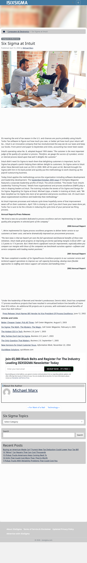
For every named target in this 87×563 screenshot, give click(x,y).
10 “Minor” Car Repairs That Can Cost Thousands (24, 452)
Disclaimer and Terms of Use (20, 378)
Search (6, 431)
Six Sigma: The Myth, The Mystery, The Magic (21, 327)
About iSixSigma (14, 529)
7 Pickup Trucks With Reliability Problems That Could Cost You (30, 460)
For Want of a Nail (37, 407)
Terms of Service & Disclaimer (37, 529)
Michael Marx (28, 48)
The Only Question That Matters (15, 340)
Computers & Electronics (18, 31)
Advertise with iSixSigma (18, 533)
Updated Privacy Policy (63, 529)
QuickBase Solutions (10, 349)
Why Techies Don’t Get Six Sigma (15, 336)
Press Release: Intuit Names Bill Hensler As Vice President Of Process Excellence (38, 313)
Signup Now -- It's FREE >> (59, 369)
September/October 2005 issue (45, 180)
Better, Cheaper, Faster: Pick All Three (17, 322)
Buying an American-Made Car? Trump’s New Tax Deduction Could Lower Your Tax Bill (41, 449)
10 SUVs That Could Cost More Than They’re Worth (25, 458)
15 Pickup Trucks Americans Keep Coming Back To (25, 455)
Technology (53, 407)
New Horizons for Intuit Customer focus (18, 345)
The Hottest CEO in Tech (11, 331)
